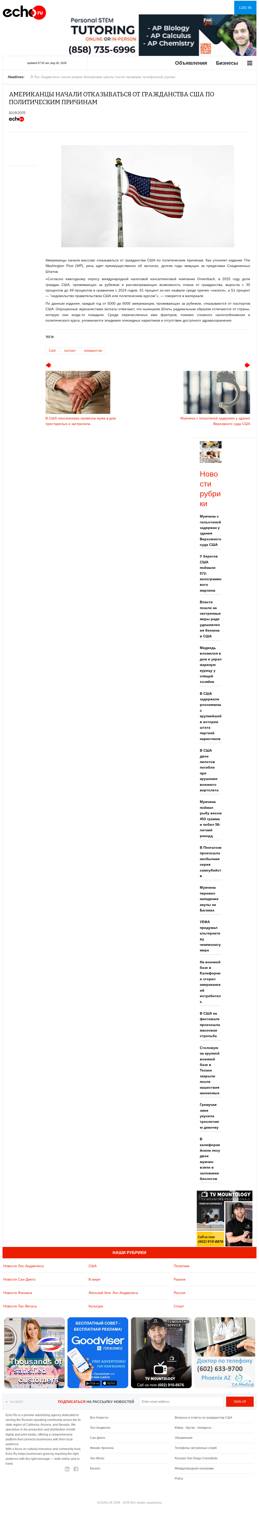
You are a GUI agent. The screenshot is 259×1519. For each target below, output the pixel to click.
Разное (180, 1279)
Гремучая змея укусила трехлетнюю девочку (209, 1116)
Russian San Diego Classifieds (196, 1458)
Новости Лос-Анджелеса (23, 1266)
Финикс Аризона (102, 1448)
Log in (245, 8)
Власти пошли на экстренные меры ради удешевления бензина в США (210, 619)
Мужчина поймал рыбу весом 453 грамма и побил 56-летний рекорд (211, 819)
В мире (94, 1279)
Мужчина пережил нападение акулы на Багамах (209, 898)
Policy (179, 1478)
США (52, 350)
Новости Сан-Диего (19, 1279)
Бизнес (95, 1468)
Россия (179, 1293)
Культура (96, 1306)
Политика (181, 1266)
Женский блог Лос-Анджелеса (113, 1293)
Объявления (191, 63)
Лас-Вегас (97, 1458)
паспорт (70, 350)
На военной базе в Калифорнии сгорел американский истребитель (210, 982)
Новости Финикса (17, 1293)
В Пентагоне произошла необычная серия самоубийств (211, 861)
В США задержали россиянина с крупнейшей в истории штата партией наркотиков (211, 716)
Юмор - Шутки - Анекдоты (193, 1427)
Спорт (179, 1306)
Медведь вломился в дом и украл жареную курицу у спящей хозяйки (211, 665)
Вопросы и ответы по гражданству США (203, 1417)
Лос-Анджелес (100, 1427)
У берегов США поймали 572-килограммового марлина (211, 573)
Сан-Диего (97, 1438)
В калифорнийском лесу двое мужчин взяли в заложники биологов (210, 1159)
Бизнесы (227, 63)
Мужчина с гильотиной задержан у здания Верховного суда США (210, 530)
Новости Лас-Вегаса (20, 1306)
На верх (16, 1402)
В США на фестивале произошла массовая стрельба (210, 1024)
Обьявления (183, 1438)
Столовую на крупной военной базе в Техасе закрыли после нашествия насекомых (210, 1070)
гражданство (93, 350)
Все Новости (99, 1417)
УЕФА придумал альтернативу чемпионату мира (210, 936)
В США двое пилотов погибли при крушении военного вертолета (209, 770)
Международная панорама (194, 1468)
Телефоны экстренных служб (196, 1448)
